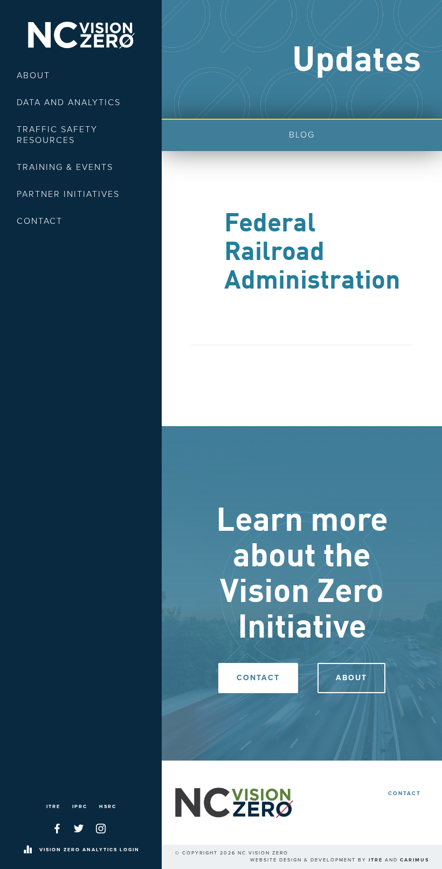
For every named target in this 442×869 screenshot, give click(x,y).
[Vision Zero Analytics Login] (27, 850)
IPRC (79, 807)
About (33, 75)
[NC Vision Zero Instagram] (101, 828)
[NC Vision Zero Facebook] (57, 828)
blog (302, 134)
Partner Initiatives (68, 194)
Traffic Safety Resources (57, 135)
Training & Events (65, 167)
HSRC (107, 807)
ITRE (53, 807)
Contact (40, 221)
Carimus (414, 860)
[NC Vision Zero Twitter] (79, 828)
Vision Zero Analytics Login (89, 850)
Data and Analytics (69, 102)
